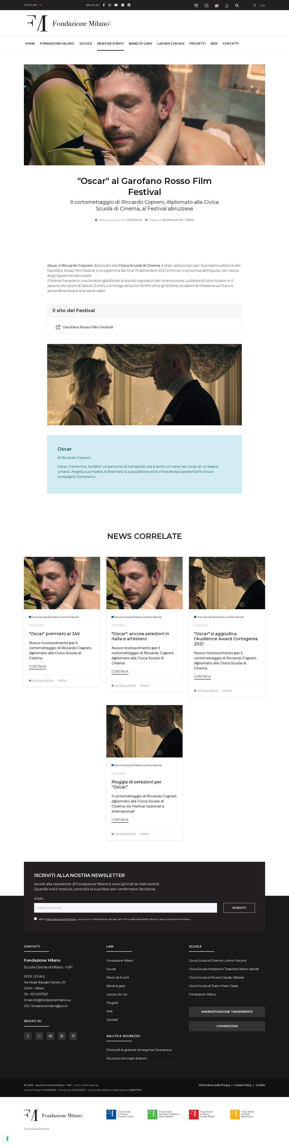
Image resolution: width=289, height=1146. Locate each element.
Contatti (231, 43)
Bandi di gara (140, 43)
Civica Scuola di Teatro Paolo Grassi (213, 986)
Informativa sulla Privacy (61, 919)
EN (262, 5)
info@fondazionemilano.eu (52, 1000)
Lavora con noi (170, 43)
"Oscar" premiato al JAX (54, 633)
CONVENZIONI (227, 1026)
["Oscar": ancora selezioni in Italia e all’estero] (144, 583)
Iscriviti (239, 908)
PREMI (62, 680)
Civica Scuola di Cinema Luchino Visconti (217, 960)
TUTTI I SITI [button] (30, 5)
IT (254, 5)
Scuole (85, 43)
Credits (260, 1085)
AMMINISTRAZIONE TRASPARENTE (227, 1012)
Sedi (214, 43)
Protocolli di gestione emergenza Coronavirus (139, 1050)
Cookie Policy (243, 1085)
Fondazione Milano (57, 43)
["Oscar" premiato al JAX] (62, 583)
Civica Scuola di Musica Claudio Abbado (216, 977)
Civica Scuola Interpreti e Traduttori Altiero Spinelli (224, 969)
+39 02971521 (38, 994)
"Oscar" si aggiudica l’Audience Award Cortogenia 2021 (226, 638)
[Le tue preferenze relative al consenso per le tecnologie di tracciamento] (7, 1139)
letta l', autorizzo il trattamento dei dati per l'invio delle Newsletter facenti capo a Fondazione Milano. (114, 919)
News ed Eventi (110, 43)
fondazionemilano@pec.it (49, 1006)
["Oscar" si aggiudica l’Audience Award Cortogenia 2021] (227, 583)
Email (39, 899)
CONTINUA (37, 666)
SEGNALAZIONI (42, 680)
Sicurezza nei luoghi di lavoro (126, 1058)
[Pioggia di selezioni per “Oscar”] (144, 731)
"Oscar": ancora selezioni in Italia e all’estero (140, 636)
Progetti (197, 43)
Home (30, 43)
